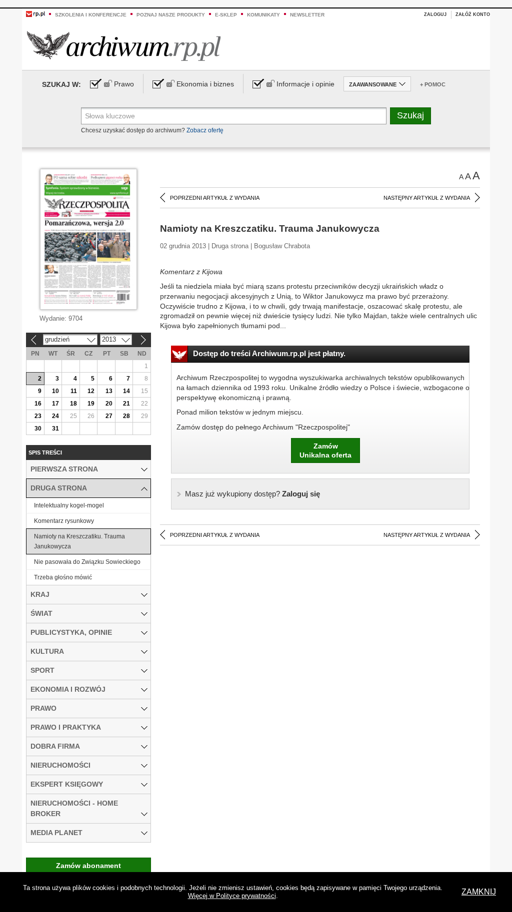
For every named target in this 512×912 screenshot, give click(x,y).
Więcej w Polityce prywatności (232, 896)
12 (91, 391)
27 (109, 416)
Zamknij (479, 892)
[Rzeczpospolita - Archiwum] (123, 45)
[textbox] (233, 115)
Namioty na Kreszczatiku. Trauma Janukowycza (79, 541)
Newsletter (307, 14)
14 (126, 391)
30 (38, 428)
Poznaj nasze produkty (170, 14)
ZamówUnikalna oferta (326, 450)
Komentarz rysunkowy (64, 520)
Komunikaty (263, 14)
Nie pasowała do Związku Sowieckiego (87, 561)
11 (73, 391)
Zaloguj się (252, 493)
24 (55, 416)
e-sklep (226, 14)
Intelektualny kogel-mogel (69, 505)
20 (109, 403)
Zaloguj (435, 14)
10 (55, 391)
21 (126, 403)
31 (55, 428)
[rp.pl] (35, 13)
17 (55, 403)
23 (38, 416)
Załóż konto (473, 14)
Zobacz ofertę (205, 130)
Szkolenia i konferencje (90, 14)
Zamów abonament (88, 866)
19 (91, 403)
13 (109, 391)
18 (73, 403)
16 (38, 403)
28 (126, 416)
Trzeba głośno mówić (63, 577)
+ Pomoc (433, 84)
